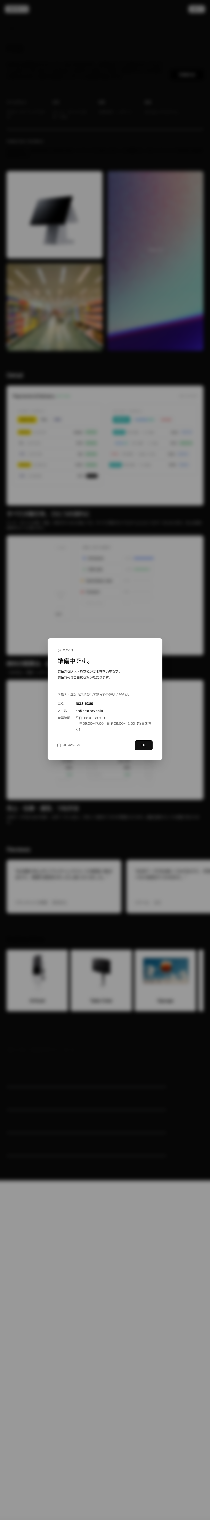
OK (144, 745)
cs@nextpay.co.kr (89, 711)
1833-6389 (84, 703)
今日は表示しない (72, 745)
